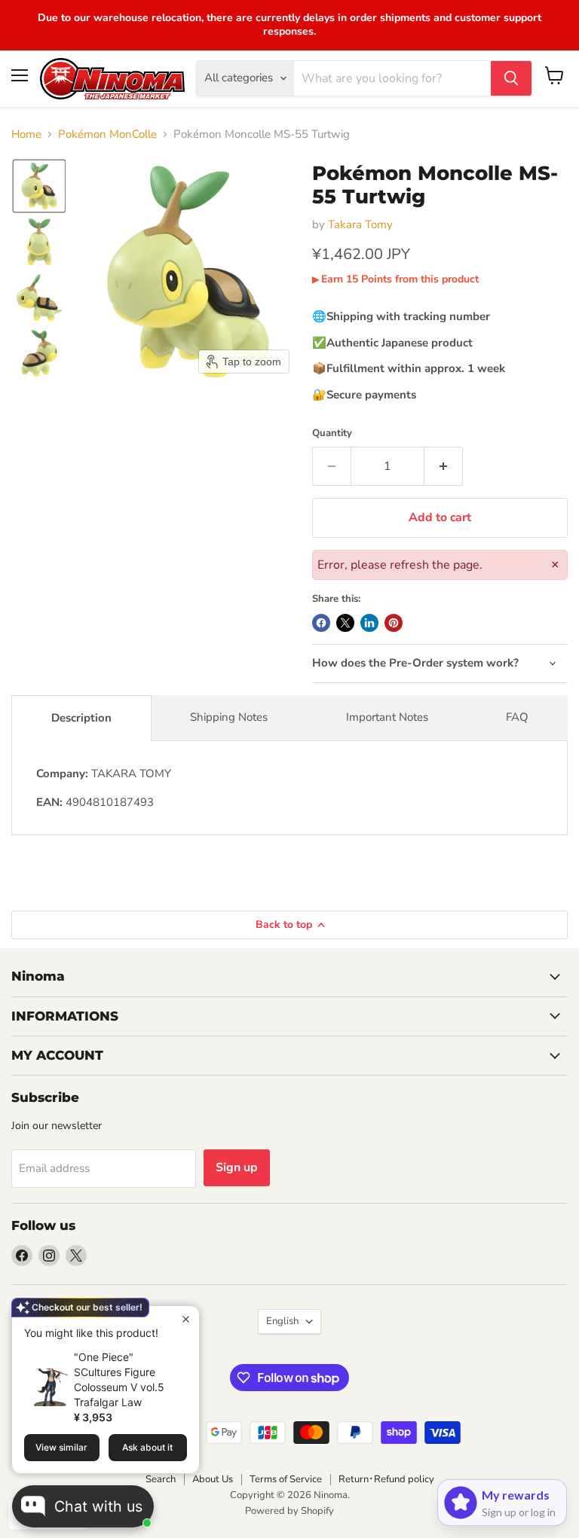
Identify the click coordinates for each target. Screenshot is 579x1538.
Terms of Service (286, 1479)
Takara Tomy (360, 224)
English (282, 1321)
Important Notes (387, 717)
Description (81, 717)
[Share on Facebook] (321, 623)
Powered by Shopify (289, 1511)
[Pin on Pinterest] (393, 623)
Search (161, 1479)
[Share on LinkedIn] (369, 623)
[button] (39, 186)
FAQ (517, 717)
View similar (61, 1447)
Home (26, 134)
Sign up (237, 1167)
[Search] (511, 78)
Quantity (332, 433)
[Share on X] (345, 623)
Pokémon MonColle (107, 134)
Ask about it (147, 1447)
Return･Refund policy (386, 1479)
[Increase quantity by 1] (443, 466)
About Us (212, 1479)
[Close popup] (186, 1319)
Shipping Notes (229, 717)
